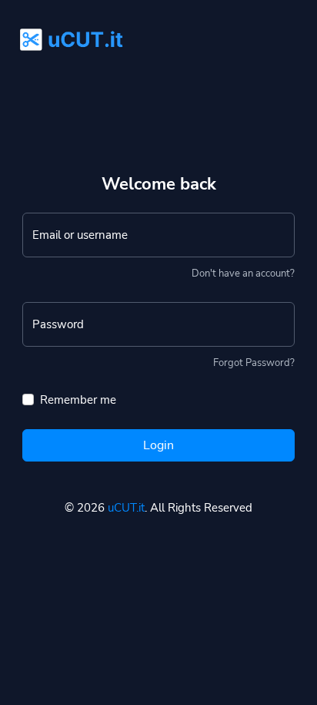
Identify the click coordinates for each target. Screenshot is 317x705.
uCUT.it (126, 507)
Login (158, 445)
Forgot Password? (254, 363)
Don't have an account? (243, 273)
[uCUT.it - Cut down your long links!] (67, 31)
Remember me (78, 400)
